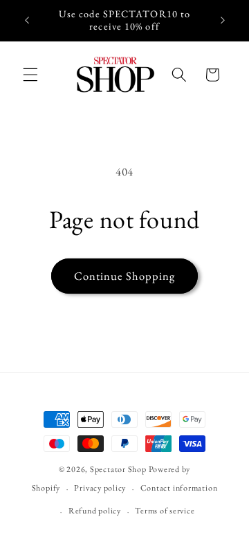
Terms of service (164, 510)
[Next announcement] (223, 20)
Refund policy (94, 510)
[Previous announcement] (27, 20)
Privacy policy (100, 487)
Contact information (179, 487)
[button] (30, 74)
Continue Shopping (125, 275)
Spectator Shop (118, 469)
